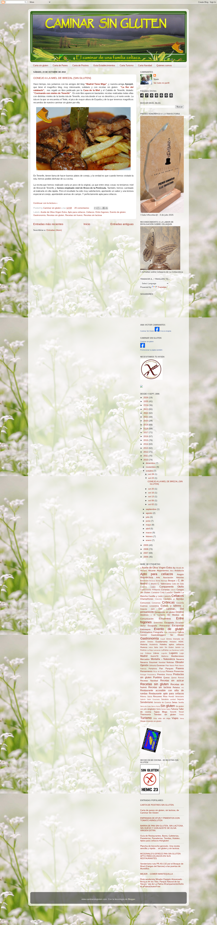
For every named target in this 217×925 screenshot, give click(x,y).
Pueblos (157, 677)
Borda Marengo (161, 581)
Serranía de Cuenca (162, 702)
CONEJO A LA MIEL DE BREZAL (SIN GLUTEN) (62, 78)
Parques (169, 668)
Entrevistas (158, 623)
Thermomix (145, 714)
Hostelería (153, 645)
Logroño (164, 653)
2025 (146, 401)
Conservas (156, 603)
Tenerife (173, 712)
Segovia (180, 699)
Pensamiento (146, 671)
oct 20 (151, 489)
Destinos (144, 615)
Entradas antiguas (122, 224)
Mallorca (164, 656)
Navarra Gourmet (148, 662)
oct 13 (151, 496)
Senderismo (146, 702)
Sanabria (165, 699)
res (182, 687)
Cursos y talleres (171, 605)
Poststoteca (151, 674)
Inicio (87, 224)
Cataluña (167, 596)
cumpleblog (154, 606)
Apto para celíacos (76, 212)
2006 (146, 557)
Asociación (168, 577)
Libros (156, 653)
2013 (146, 448)
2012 (146, 452)
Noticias (170, 662)
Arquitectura (146, 577)
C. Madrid (153, 584)
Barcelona (144, 581)
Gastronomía (39, 215)
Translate (162, 287)
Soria (158, 709)
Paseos (180, 668)
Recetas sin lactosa (93, 215)
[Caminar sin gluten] (142, 347)
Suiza (168, 709)
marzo (149, 533)
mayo (149, 525)
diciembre (151, 463)
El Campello (159, 615)
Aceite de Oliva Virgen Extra (54, 212)
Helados (173, 642)
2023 (146, 409)
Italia (156, 647)
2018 (146, 428)
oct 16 (151, 493)
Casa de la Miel (91, 90)
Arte (158, 577)
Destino (180, 612)
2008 (146, 549)
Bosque (171, 581)
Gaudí (162, 639)
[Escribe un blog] (98, 208)
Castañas (169, 592)
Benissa (152, 581)
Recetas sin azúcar (172, 680)
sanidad (173, 699)
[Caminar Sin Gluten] (157, 331)
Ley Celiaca (145, 653)
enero (149, 540)
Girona (169, 639)
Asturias (180, 577)
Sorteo (163, 709)
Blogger (131, 899)
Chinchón (158, 599)
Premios (161, 674)
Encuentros (165, 618)
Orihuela (152, 665)
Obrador (179, 662)
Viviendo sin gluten (153, 721)
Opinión (144, 665)
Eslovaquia (145, 629)
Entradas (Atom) (54, 230)
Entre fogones (102, 212)
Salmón (143, 699)
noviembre (151, 467)
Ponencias (179, 671)
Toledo (181, 714)
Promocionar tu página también (151, 350)
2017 (146, 432)
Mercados (145, 659)
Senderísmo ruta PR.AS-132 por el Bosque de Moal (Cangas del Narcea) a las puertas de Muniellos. (161, 866)
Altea (171, 571)
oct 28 (151, 474)
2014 (146, 444)
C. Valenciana (164, 584)
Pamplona (153, 669)
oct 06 (151, 500)
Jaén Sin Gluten (166, 647)
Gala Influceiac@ (170, 632)
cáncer (173, 590)
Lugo (182, 653)
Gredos (150, 642)
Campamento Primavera (150, 590)
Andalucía (179, 570)
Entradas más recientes (48, 224)
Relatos (176, 687)
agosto (149, 513)
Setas (174, 702)
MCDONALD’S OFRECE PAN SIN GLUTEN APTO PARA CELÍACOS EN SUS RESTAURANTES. (160, 856)
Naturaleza (169, 659)
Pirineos (169, 671)
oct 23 (151, 478)
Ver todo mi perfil (161, 83)
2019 (146, 425)
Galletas (143, 635)
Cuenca (143, 606)
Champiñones (146, 599)
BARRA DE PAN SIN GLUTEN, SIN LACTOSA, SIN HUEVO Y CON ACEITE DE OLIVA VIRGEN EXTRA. (161, 828)
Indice (151, 647)
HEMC (181, 642)
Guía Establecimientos (104, 65)
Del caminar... (167, 608)
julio (148, 517)
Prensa (169, 675)
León (182, 650)
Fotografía (158, 632)
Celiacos (90, 212)
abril (148, 529)
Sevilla (181, 702)
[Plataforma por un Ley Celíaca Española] (151, 379)
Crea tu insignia (165, 331)
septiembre (151, 509)
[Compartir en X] (100, 208)
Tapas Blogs (160, 712)
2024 (146, 405)
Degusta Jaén (147, 609)
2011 (146, 456)
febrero (149, 536)
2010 (146, 460)
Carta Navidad (145, 65)
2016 (146, 436)
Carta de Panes (60, 65)
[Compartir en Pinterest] (106, 208)
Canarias (165, 590)
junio (148, 521)
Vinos (142, 721)
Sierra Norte (155, 706)
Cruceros (180, 603)
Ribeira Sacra (146, 697)
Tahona (174, 709)
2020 (146, 421)
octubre (150, 471)
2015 (146, 440)
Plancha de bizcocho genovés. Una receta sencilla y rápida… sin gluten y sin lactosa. (160, 847)
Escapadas (178, 625)
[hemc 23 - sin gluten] (149, 793)
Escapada (169, 622)
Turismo (146, 718)
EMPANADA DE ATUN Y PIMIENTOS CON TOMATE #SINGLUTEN (160, 819)
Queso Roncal (177, 678)
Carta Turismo (126, 65)
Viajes (175, 718)
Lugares (173, 653)
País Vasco (179, 665)
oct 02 (151, 504)
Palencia (143, 669)
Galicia (180, 632)
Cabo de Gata (178, 584)
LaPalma (164, 650)
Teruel (181, 712)
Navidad (162, 662)
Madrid (143, 656)
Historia (143, 644)
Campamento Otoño (171, 586)
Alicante (152, 570)
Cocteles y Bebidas (174, 599)
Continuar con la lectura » (45, 203)
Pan (161, 668)
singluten (151, 709)
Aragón (180, 574)
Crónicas (168, 602)
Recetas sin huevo (74, 215)
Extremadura (146, 632)
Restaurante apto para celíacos (166, 693)
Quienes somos (164, 65)
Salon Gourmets (153, 699)
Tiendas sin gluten (165, 714)
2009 (146, 545)
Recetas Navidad (149, 681)
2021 (146, 417)
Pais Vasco (169, 665)
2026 (146, 397)
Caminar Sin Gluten (147, 331)
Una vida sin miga (161, 718)
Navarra (180, 659)
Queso (166, 677)
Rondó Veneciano (176, 697)
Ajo (174, 568)
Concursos (145, 603)
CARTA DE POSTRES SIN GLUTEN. (157, 805)
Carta (162, 592)
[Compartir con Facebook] (103, 208)
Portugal (143, 674)
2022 (146, 413)
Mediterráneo (177, 656)
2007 (146, 553)
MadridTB (154, 656)
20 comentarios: (82, 208)
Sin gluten (167, 706)
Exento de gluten (118, 212)
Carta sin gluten (40, 65)
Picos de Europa (159, 671)
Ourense (161, 665)
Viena (182, 718)
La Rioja (150, 650)
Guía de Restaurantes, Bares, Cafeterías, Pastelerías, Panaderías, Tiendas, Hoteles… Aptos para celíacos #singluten (161, 838)
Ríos (165, 696)
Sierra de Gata (145, 706)
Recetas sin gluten (55, 215)
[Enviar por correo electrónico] (95, 208)
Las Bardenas (174, 650)
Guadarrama (161, 642)
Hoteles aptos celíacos (172, 644)
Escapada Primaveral (158, 626)
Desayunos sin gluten (165, 612)
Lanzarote (157, 650)
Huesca (143, 647)
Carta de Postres (80, 65)
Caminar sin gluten (147, 341)
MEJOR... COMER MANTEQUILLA (156, 874)
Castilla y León (156, 596)
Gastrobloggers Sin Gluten (167, 635)
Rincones (157, 696)
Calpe (153, 587)
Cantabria (155, 592)
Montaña (155, 659)
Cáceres (143, 587)
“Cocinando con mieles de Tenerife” (52, 93)
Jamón (178, 647)
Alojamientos (163, 570)
